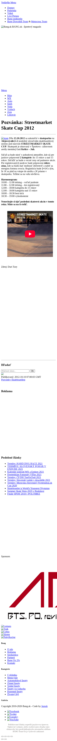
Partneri (11, 657)
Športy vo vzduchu (16, 688)
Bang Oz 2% (13, 660)
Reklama (11, 652)
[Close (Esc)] (2, 736)
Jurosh (44, 706)
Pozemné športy (15, 691)
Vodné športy (13, 686)
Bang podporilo (14, 18)
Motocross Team (39, 21)
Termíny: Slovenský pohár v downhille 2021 (28, 480)
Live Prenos (13, 16)
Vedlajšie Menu (8, 2)
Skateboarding (18, 379)
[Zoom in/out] (11, 736)
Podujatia (11, 10)
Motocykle (12, 677)
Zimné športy (13, 683)
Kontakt (11, 663)
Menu (4, 90)
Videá (10, 13)
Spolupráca (12, 654)
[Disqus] (28, 317)
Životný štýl (13, 694)
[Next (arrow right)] (5, 739)
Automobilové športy (17, 680)
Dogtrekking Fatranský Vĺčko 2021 (24, 474)
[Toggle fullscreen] (8, 736)
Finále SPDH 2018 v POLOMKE (23, 494)
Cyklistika (12, 675)
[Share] (5, 736)
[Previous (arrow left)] (2, 739)
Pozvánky (6, 379)
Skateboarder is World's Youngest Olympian (28, 488)
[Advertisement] (28, 57)
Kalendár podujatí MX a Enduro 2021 (25, 471)
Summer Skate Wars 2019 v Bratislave (25, 491)
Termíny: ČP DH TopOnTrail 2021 (24, 477)
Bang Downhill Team (17, 21)
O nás (10, 649)
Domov (11, 7)
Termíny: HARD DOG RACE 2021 (25, 463)
